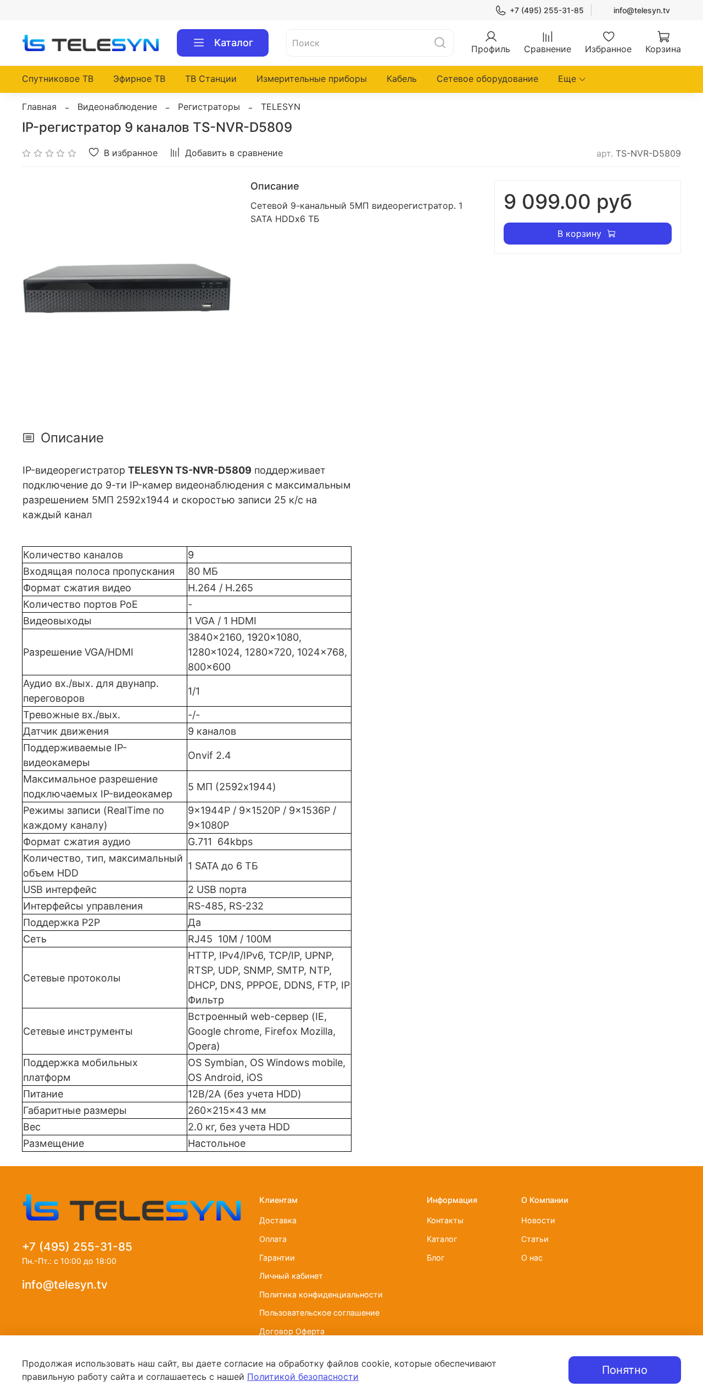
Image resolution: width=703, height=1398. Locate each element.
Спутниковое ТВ (57, 78)
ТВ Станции (211, 78)
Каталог (233, 42)
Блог (436, 1257)
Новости (538, 1220)
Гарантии (277, 1257)
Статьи (535, 1239)
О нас (532, 1257)
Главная (39, 106)
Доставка (278, 1220)
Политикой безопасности (303, 1376)
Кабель (402, 78)
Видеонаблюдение (117, 106)
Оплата (273, 1239)
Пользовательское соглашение (319, 1312)
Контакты (445, 1220)
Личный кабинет (291, 1275)
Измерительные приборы (311, 78)
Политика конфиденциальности (321, 1294)
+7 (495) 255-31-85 (547, 10)
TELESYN (280, 106)
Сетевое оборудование (487, 78)
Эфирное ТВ (139, 78)
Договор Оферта (292, 1331)
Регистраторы (209, 106)
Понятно (625, 1370)
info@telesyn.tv (641, 10)
